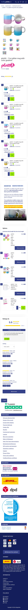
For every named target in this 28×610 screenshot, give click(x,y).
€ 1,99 (22, 253)
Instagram (6, 596)
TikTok (5, 602)
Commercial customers (8, 581)
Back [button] (4, 400)
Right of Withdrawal (8, 439)
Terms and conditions (8, 455)
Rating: (3, 76)
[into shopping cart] (12, 99)
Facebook (6, 598)
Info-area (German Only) (9, 418)
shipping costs (9, 96)
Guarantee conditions (8, 448)
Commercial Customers (9, 432)
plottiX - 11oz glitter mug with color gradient (13, 271)
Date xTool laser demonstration (11, 441)
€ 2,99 (22, 234)
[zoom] (14, 24)
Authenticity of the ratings (14, 330)
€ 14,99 (22, 298)
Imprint (4, 586)
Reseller (5, 429)
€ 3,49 (22, 267)
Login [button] (7, 338)
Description (7, 185)
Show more (14, 391)
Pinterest (6, 599)
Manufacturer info (17, 185)
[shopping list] (21, 2)
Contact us (5, 578)
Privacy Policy (6, 453)
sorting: (4, 343)
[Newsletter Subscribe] (14, 468)
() (5, 355)
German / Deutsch (6, 527)
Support (5, 451)
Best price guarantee (8, 436)
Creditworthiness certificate (10, 458)
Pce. (20, 307)
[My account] (18, 2)
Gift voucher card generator (10, 446)
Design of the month (8, 420)
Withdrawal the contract (11, 552)
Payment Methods (7, 425)
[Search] (16, 2)
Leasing (5, 434)
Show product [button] (20, 248)
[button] (2, 85)
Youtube (6, 601)
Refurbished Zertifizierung (9, 444)
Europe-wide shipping (8, 422)
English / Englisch (6, 529)
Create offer (6, 427)
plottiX (7, 68)
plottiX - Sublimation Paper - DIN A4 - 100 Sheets (13, 301)
